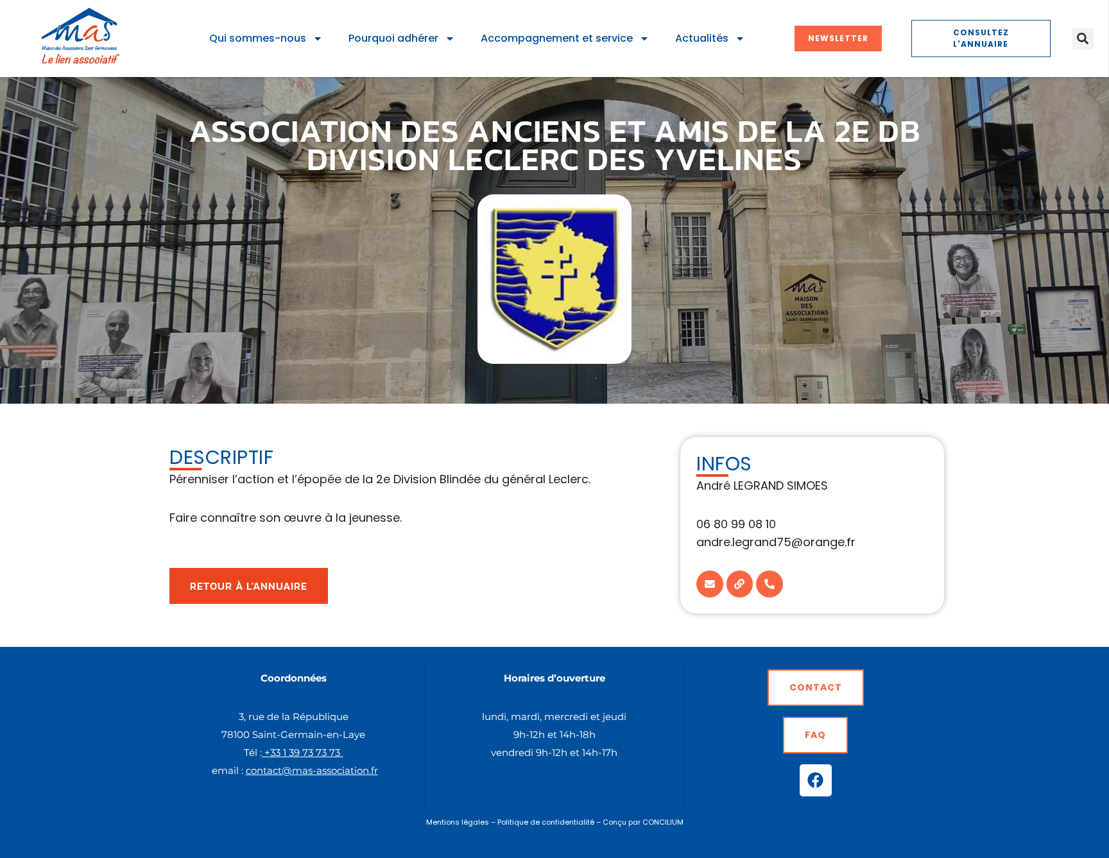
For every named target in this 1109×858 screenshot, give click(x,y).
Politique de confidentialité (545, 822)
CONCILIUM (662, 822)
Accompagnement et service (557, 38)
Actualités (701, 38)
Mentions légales (457, 822)
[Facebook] (816, 780)
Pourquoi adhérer (393, 38)
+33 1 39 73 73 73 (302, 752)
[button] (1083, 38)
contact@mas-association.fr (312, 770)
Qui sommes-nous (257, 38)
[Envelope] (709, 584)
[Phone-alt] (769, 584)
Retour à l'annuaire (248, 586)
